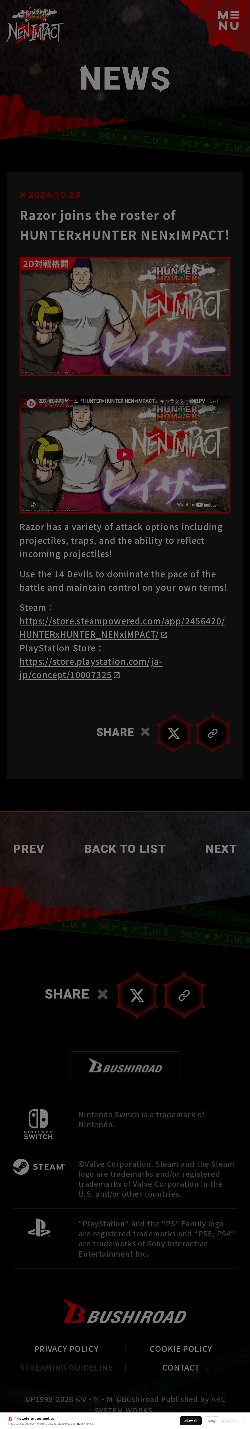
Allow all (190, 1421)
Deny (212, 1421)
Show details (230, 1421)
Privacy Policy (84, 1423)
